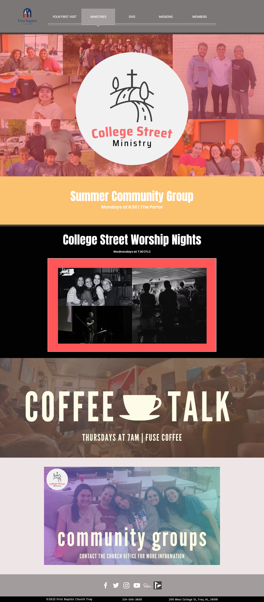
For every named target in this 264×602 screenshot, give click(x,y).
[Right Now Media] (158, 585)
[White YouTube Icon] (137, 585)
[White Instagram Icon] (126, 585)
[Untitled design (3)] (147, 585)
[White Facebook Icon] (105, 585)
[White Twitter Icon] (116, 585)
